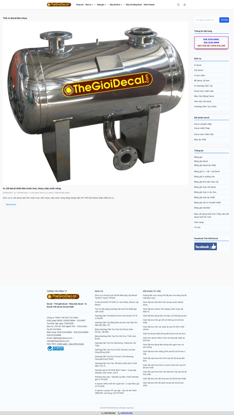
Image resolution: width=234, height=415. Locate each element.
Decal (49, 304)
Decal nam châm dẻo (204, 91)
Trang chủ (79, 5)
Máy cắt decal (115, 5)
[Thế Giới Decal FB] (211, 246)
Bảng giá (100, 5)
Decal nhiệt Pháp (202, 128)
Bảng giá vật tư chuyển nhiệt (207, 202)
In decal (50, 193)
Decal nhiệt (68, 306)
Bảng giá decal (201, 161)
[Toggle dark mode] (184, 4)
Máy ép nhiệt (200, 139)
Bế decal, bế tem (202, 80)
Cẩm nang (199, 222)
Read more (11, 204)
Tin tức (197, 227)
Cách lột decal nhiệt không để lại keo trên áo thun (164, 333)
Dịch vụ (88, 5)
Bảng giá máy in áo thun (205, 192)
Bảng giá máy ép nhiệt (204, 197)
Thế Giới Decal (22, 193)
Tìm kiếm (224, 20)
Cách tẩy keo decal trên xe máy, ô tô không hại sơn (164, 316)
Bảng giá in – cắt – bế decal (207, 171)
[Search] (178, 4)
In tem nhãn (199, 75)
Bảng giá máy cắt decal (205, 187)
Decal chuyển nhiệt (203, 124)
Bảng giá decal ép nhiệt (205, 165)
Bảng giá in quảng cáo (204, 176)
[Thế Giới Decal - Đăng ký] (69, 348)
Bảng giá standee (202, 207)
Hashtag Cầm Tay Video (205, 106)
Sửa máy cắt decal (202, 101)
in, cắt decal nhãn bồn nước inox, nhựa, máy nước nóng (32, 188)
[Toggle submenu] (95, 4)
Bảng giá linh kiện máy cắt (206, 182)
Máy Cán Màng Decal (134, 5)
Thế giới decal (60, 304)
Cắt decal (35, 193)
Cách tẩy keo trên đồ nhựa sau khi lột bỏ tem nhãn (164, 378)
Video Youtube (149, 5)
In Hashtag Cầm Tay (203, 86)
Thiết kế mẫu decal (61, 193)
